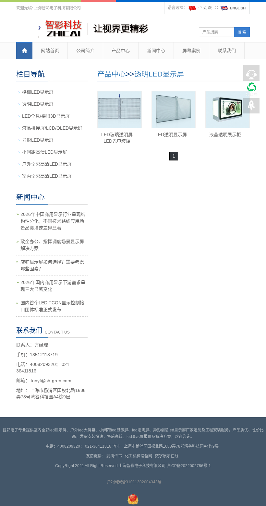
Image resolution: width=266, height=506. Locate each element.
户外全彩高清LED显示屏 (47, 164)
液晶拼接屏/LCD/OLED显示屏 (52, 128)
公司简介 (85, 50)
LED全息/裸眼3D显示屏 (46, 116)
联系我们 (227, 50)
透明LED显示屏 (159, 74)
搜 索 (241, 32)
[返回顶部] (251, 107)
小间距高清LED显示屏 (44, 152)
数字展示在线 (167, 456)
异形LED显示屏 (38, 140)
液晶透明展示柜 (225, 134)
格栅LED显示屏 (38, 92)
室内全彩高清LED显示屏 (47, 176)
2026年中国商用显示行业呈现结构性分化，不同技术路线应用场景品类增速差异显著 (52, 221)
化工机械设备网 (139, 456)
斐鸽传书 (115, 456)
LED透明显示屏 (171, 134)
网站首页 (50, 50)
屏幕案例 (191, 50)
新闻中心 (156, 50)
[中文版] (200, 8)
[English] (233, 8)
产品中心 (121, 50)
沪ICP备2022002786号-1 (188, 466)
